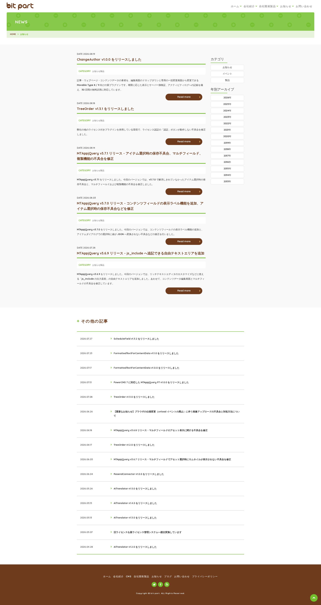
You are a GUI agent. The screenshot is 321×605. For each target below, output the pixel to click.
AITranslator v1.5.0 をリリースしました (135, 488)
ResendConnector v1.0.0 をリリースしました (139, 474)
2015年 (227, 168)
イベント (227, 73)
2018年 (227, 149)
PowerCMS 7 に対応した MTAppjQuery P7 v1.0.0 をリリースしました (151, 382)
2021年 (227, 129)
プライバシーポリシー (205, 576)
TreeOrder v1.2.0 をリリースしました (134, 444)
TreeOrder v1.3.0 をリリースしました (134, 396)
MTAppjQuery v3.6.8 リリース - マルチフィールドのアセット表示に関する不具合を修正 (161, 430)
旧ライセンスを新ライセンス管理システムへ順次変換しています (148, 532)
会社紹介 (249, 6)
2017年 (227, 155)
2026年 (227, 97)
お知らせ (285, 6)
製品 (102, 71)
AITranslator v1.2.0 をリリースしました (135, 546)
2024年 (227, 110)
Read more (184, 96)
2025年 (227, 104)
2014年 (227, 175)
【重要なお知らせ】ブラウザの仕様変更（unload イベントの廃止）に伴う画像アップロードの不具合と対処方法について (177, 413)
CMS (128, 576)
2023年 (227, 116)
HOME (13, 34)
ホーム (235, 6)
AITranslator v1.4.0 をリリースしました (135, 503)
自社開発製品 (267, 6)
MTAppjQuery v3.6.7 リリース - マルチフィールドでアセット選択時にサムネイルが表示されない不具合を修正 (172, 459)
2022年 (227, 123)
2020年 (227, 136)
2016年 (227, 162)
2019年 (227, 142)
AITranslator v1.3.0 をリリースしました (135, 517)
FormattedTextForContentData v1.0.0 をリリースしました (146, 367)
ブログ (168, 576)
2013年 (227, 181)
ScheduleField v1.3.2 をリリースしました (136, 338)
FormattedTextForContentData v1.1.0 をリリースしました (146, 353)
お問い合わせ (304, 6)
